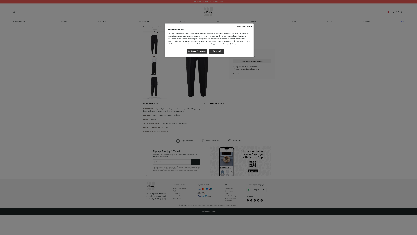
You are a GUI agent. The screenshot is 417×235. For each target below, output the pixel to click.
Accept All (217, 51)
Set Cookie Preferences (197, 51)
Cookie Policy (231, 44)
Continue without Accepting (244, 26)
